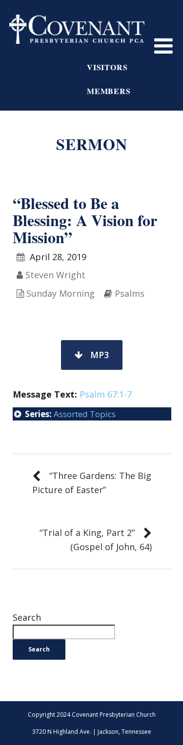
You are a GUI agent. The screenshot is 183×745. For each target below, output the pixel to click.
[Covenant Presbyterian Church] (76, 28)
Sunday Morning (60, 293)
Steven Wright (55, 275)
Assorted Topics (85, 414)
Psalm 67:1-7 (106, 394)
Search (27, 617)
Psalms (129, 293)
